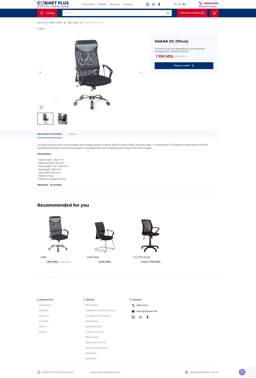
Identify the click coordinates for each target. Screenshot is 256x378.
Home (40, 22)
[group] (90, 72)
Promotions (88, 4)
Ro (175, 4)
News (42, 326)
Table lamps (91, 321)
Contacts (128, 4)
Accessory (90, 358)
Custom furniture (94, 332)
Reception (91, 353)
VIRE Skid (93, 257)
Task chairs (73, 22)
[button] (40, 72)
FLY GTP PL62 (141, 257)
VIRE (43, 257)
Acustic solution (93, 326)
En (184, 4)
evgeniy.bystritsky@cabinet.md (105, 372)
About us (115, 4)
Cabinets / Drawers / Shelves (100, 310)
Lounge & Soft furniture (97, 316)
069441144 (211, 3)
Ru (179, 4)
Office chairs (55, 22)
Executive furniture (95, 342)
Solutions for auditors (96, 348)
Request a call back (208, 6)
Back (42, 28)
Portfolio (102, 4)
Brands (43, 332)
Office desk (91, 305)
